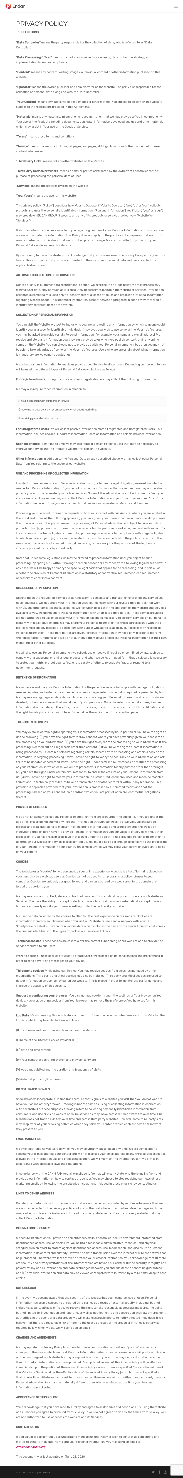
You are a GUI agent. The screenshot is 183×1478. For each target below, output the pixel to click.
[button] (176, 6)
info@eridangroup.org (30, 1447)
